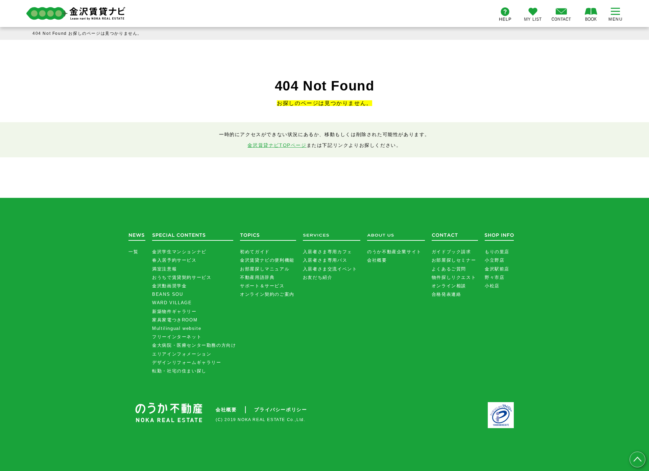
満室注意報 (164, 268)
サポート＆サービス (262, 285)
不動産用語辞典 (257, 277)
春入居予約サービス (174, 260)
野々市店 (494, 277)
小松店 (492, 285)
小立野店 (494, 260)
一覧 (133, 251)
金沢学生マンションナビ (179, 251)
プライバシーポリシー (280, 409)
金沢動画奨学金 (169, 285)
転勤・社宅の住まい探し (179, 370)
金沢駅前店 (497, 268)
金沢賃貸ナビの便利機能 (267, 260)
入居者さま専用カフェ (327, 251)
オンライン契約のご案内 (267, 294)
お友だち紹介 (318, 277)
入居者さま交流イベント (330, 268)
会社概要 (377, 260)
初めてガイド (255, 251)
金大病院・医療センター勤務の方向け (194, 345)
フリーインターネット (176, 336)
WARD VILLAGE (172, 302)
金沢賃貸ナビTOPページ (276, 145)
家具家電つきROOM (174, 319)
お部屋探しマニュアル (264, 268)
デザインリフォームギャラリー (186, 362)
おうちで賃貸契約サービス (181, 277)
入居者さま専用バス (325, 260)
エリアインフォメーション (181, 354)
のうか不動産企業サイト (394, 251)
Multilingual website (176, 328)
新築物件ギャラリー (174, 311)
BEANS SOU (167, 294)
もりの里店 (497, 251)
